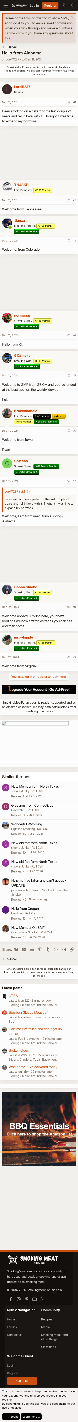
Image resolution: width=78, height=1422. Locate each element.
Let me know (14, 33)
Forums (12, 1327)
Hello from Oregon (25, 909)
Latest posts (12, 988)
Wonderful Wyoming (26, 824)
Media (45, 1327)
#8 (74, 607)
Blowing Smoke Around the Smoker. (33, 1005)
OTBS (13, 996)
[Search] (72, 5)
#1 (74, 102)
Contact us (14, 1335)
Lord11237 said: (15, 491)
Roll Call (37, 791)
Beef (12, 1021)
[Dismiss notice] (72, 18)
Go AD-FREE (22, 1381)
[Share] (69, 102)
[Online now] (10, 227)
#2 (74, 200)
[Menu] (6, 5)
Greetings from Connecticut (32, 805)
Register (13, 1373)
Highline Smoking (23, 829)
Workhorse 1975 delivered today (33, 1067)
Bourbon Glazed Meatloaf (28, 1012)
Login (11, 1365)
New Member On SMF (28, 927)
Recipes (46, 1319)
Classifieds (48, 1347)
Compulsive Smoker (25, 932)
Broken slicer (18, 1050)
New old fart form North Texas (34, 843)
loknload (17, 913)
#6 (74, 430)
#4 (74, 335)
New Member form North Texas (35, 786)
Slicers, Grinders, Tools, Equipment (33, 1059)
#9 (74, 657)
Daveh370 (18, 810)
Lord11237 (12, 59)
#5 (74, 375)
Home (11, 1319)
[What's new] (64, 5)
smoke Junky (20, 791)
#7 (74, 481)
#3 (74, 240)
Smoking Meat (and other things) (54, 1337)
